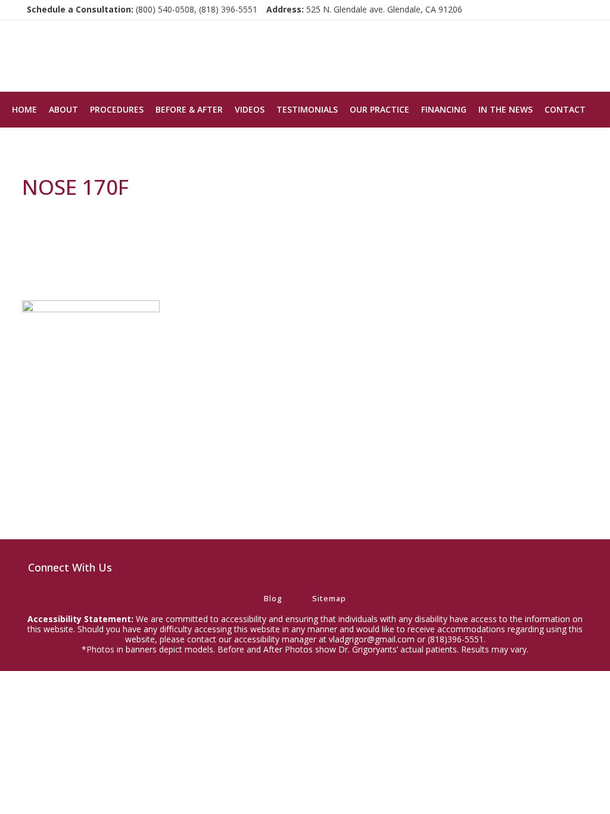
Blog (273, 598)
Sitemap (329, 598)
